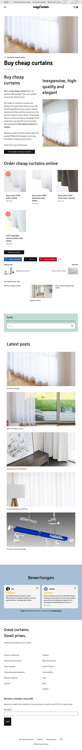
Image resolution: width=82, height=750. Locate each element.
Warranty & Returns (26, 739)
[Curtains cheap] (41, 369)
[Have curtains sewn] (41, 409)
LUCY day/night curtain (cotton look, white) (14, 238)
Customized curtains (13, 57)
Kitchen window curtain (12, 286)
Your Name (8, 710)
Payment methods (11, 678)
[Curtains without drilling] (41, 489)
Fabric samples (9, 666)
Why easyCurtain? (74, 2)
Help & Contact (64, 2)
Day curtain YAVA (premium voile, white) (39, 198)
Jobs (44, 678)
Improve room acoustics (17, 469)
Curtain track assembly (16, 549)
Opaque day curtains (23, 271)
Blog (44, 683)
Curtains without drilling (17, 509)
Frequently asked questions (14, 672)
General (22, 57)
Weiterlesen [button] (47, 605)
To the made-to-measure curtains (19, 152)
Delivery (7, 683)
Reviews (45, 655)
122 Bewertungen (56, 611)
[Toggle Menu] (5, 7)
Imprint (40, 739)
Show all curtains (14, 252)
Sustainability (47, 672)
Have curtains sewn (15, 428)
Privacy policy (51, 739)
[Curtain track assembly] (41, 530)
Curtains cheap (13, 388)
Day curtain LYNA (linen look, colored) (66, 196)
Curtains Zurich (35, 300)
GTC (61, 739)
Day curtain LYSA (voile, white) (13, 196)
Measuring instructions (13, 661)
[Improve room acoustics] (41, 449)
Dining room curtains (59, 271)
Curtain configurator (11, 655)
